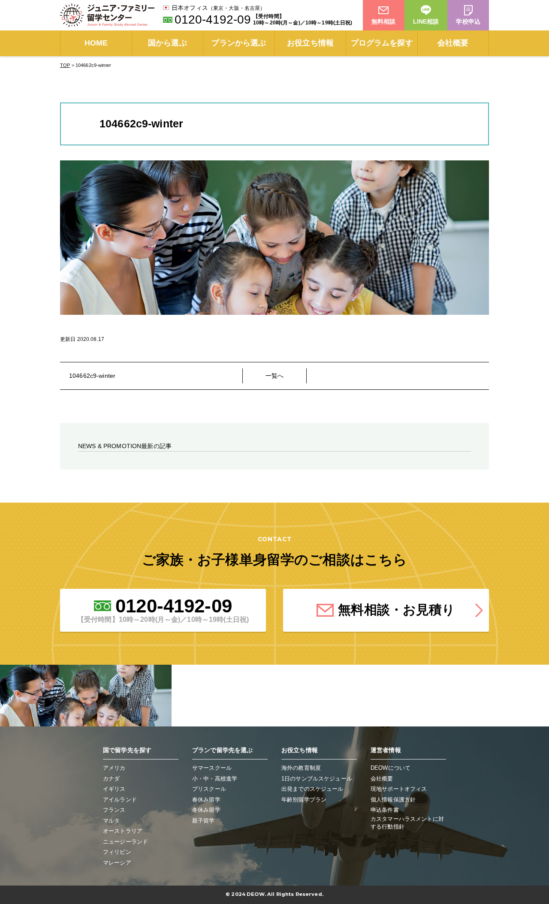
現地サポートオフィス (399, 789)
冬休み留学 (206, 810)
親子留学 (203, 820)
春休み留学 (206, 799)
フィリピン (117, 852)
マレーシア (117, 862)
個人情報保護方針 (393, 799)
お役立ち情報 (310, 43)
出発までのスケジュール (312, 789)
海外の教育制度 (301, 768)
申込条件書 (385, 810)
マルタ (111, 820)
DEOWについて (390, 768)
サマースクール (212, 768)
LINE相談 (426, 21)
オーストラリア (122, 831)
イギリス (114, 789)
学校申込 (468, 21)
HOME (96, 43)
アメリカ (114, 768)
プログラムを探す (382, 43)
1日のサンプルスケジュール (316, 778)
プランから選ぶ (238, 43)
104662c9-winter (92, 375)
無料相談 (383, 21)
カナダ (111, 778)
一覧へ (274, 375)
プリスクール (209, 789)
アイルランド (120, 799)
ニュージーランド (125, 841)
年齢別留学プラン (303, 799)
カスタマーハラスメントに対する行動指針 (407, 823)
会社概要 (453, 43)
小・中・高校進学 (214, 778)
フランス (114, 810)
